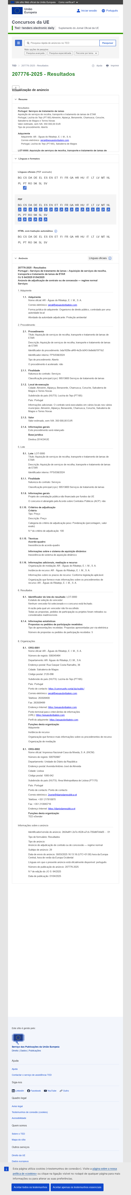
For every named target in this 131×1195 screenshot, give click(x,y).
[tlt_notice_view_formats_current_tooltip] (110, 258)
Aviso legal (17, 1106)
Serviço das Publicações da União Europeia (35, 1046)
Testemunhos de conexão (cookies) (30, 1112)
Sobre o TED (18, 1133)
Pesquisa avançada (35, 53)
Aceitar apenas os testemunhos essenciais (77, 1187)
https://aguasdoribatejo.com (62, 707)
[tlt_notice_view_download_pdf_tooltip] (20, 209)
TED (14, 65)
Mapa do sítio (19, 1139)
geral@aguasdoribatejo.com (54, 140)
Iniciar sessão (89, 10)
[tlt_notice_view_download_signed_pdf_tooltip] (25, 188)
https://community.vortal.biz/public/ (66, 688)
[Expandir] (15, 88)
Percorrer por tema (85, 53)
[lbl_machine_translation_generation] (55, 231)
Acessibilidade (19, 1118)
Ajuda (15, 1069)
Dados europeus (20, 1161)
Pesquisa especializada (60, 53)
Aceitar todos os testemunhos (30, 1187)
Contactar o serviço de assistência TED (32, 1075)
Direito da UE (18, 1155)
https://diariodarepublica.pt (61, 808)
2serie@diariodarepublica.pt (62, 794)
